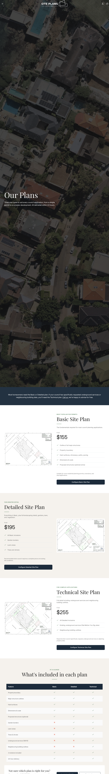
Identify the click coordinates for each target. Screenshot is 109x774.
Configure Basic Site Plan (81, 482)
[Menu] (2, 3)
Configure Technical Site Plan (80, 647)
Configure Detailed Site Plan (28, 567)
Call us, (65, 397)
